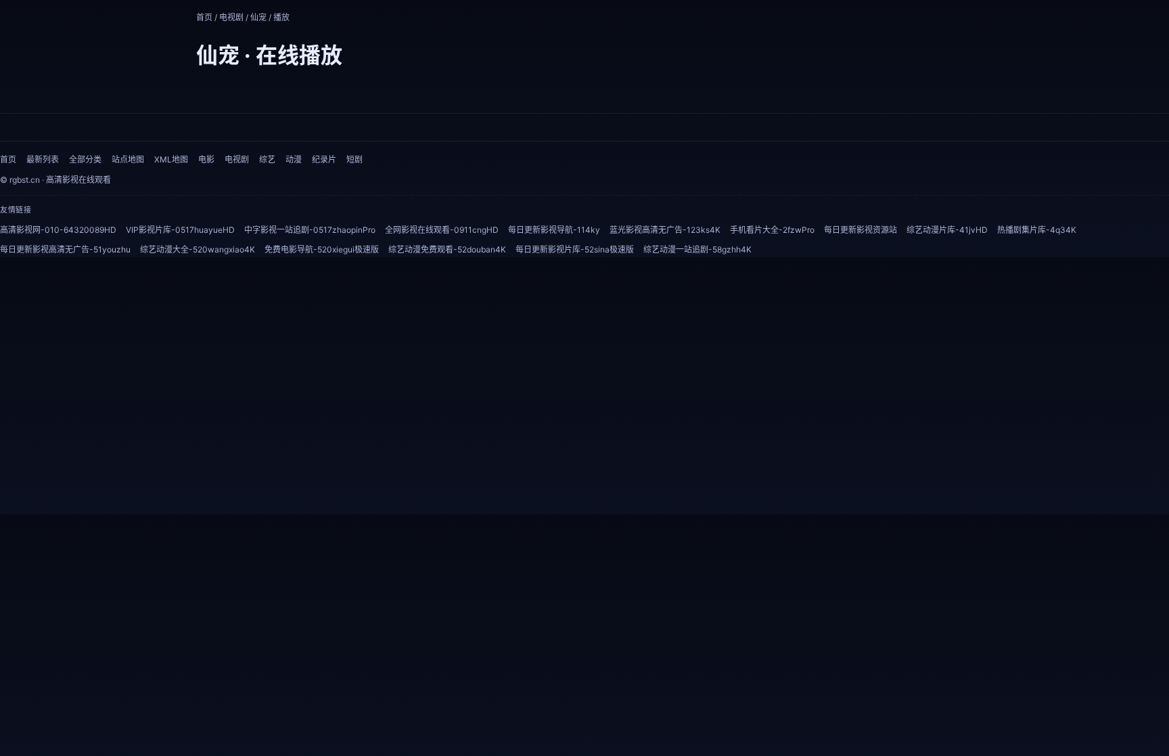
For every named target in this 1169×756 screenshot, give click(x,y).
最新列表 (42, 159)
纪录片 (324, 159)
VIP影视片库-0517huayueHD (180, 230)
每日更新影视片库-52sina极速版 (574, 249)
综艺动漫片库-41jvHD (947, 230)
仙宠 (258, 17)
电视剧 (231, 17)
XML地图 (171, 159)
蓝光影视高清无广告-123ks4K (665, 230)
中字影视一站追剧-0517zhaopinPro (309, 230)
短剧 (354, 159)
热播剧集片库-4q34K (1036, 230)
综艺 (267, 159)
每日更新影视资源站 (860, 230)
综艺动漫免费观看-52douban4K (447, 249)
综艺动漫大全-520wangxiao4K (197, 249)
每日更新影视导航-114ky (554, 230)
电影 (206, 159)
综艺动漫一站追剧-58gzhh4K (697, 249)
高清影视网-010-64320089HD (58, 230)
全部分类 (85, 159)
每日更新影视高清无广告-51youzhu (65, 249)
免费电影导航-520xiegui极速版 (322, 249)
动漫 (293, 159)
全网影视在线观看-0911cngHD (442, 230)
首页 (204, 17)
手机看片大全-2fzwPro (772, 230)
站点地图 (128, 159)
